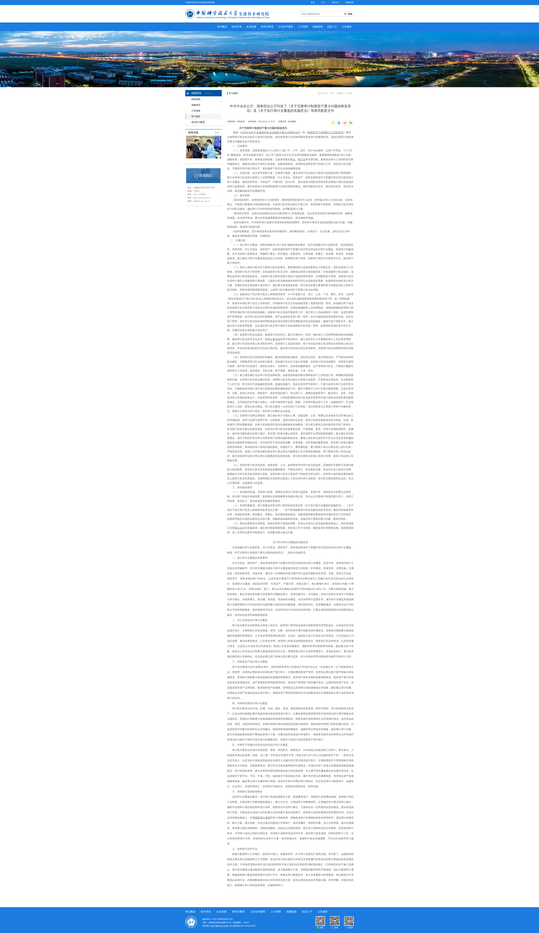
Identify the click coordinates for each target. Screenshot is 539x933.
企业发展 (251, 26)
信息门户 (332, 26)
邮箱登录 (350, 2)
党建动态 (195, 105)
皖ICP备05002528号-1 (220, 926)
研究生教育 (267, 26)
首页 (313, 2)
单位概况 (222, 26)
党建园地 (317, 26)
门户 (323, 2)
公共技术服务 (285, 26)
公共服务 (347, 26)
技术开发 (237, 26)
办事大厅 (335, 2)
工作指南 (195, 111)
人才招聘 (303, 26)
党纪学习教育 (198, 122)
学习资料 (195, 116)
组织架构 (195, 99)
